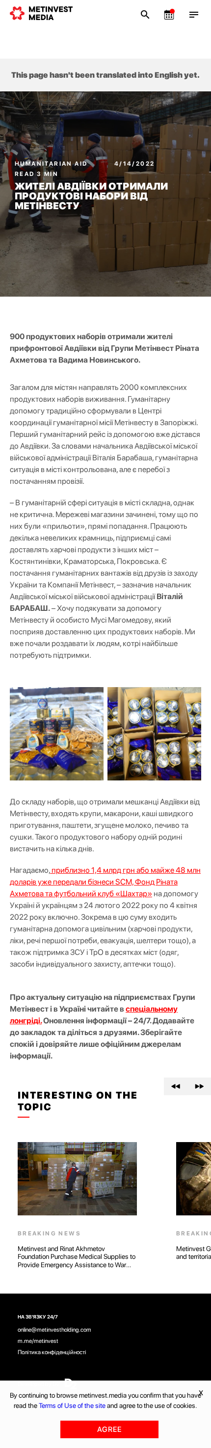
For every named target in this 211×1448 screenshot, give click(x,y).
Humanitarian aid (52, 163)
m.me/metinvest (38, 1341)
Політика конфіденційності (52, 1352)
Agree (109, 1429)
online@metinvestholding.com (54, 1329)
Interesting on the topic (78, 1101)
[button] (175, 1086)
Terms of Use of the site (72, 1405)
